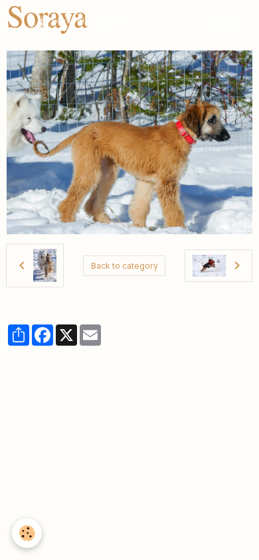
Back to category (124, 266)
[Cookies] (27, 533)
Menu (224, 25)
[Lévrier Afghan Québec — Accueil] (95, 25)
